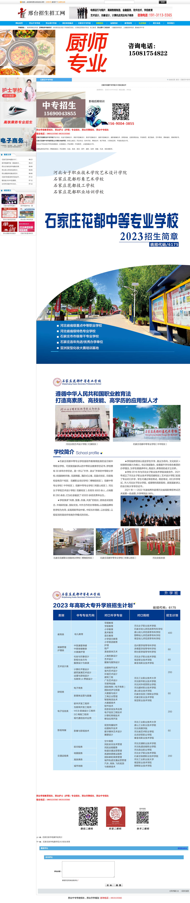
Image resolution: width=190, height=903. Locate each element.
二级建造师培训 (128, 27)
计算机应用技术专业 (82, 27)
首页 (177, 80)
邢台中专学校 (34, 23)
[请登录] (48, 2)
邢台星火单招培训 (27, 219)
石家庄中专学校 (84, 23)
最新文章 (7, 155)
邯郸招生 (99, 23)
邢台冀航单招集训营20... (10, 173)
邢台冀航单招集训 (9, 233)
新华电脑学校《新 (27, 206)
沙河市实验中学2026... (9, 184)
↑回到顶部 (185, 891)
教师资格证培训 (32, 27)
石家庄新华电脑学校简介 (52, 837)
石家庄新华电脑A (9, 206)
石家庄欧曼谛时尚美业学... (11, 177)
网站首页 (19, 23)
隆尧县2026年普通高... (9, 180)
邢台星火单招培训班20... (10, 170)
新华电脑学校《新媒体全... (11, 163)
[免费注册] (61, 2)
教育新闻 (128, 23)
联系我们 (170, 23)
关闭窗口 (174, 891)
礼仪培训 (142, 23)
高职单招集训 (67, 23)
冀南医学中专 (139, 27)
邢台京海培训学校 (9, 219)
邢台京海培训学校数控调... (11, 166)
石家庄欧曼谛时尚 (27, 233)
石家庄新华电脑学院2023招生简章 (56, 842)
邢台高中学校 (51, 23)
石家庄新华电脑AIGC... (10, 159)
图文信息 (156, 23)
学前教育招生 (69, 27)
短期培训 (114, 23)
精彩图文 (7, 190)
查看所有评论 (182, 848)
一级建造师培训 (116, 27)
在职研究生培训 (58, 27)
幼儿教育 (93, 27)
